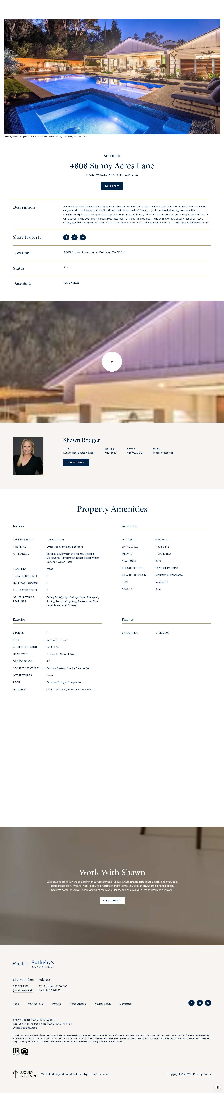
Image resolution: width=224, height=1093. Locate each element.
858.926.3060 (29, 1027)
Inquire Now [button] (112, 186)
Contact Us (125, 1004)
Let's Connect (112, 900)
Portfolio (56, 1004)
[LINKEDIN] (200, 1003)
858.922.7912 (135, 452)
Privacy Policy (202, 1074)
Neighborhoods (103, 1004)
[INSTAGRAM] (191, 1003)
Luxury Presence (98, 1074)
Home (16, 1004)
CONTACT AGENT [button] (76, 462)
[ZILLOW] (208, 1003)
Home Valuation (78, 1004)
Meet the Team (35, 1004)
